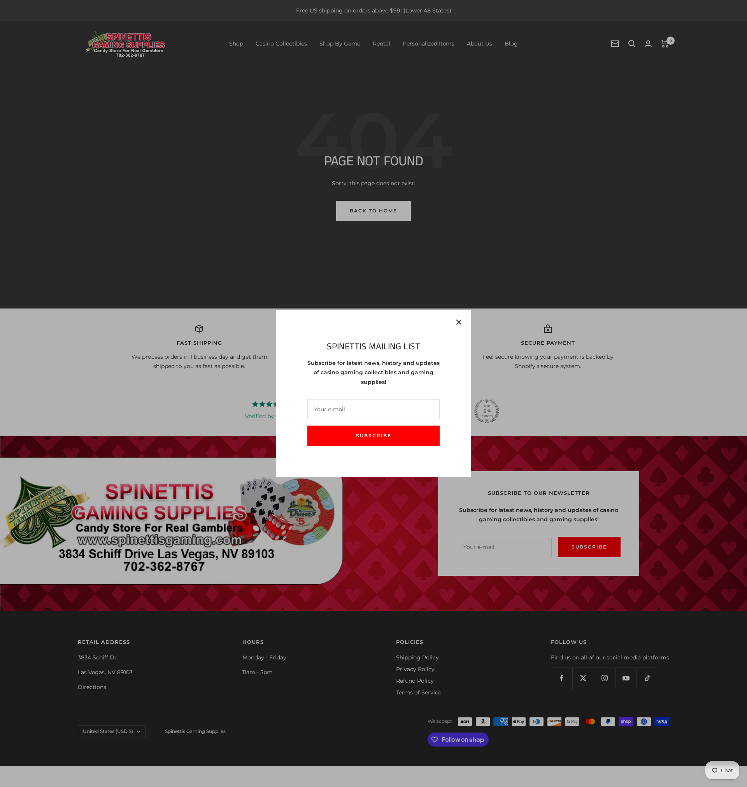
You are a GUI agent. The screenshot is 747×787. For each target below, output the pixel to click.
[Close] (458, 322)
